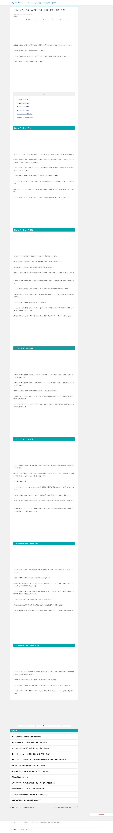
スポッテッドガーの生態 (23, 103)
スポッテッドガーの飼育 (23, 110)
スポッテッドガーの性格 (23, 106)
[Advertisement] (44, 33)
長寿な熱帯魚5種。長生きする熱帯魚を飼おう (26, 800)
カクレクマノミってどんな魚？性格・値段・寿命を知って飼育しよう (33, 783)
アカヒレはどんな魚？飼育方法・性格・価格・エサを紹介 (64, 807)
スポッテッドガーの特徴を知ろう (25, 117)
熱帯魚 (15, 16)
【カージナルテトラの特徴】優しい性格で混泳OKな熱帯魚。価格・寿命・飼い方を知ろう (40, 760)
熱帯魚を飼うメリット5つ (20, 777)
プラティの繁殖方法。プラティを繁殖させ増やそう (28, 788)
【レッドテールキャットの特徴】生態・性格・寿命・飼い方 (31, 754)
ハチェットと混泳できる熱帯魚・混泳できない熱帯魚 (29, 765)
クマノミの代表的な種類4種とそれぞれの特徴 (26, 736)
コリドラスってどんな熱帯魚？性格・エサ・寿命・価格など (31, 748)
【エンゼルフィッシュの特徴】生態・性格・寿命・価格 (29, 742)
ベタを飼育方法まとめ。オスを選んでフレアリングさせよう (31, 771)
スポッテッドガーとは (22, 99)
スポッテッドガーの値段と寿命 (24, 114)
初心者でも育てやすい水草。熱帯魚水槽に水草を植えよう (30, 794)
